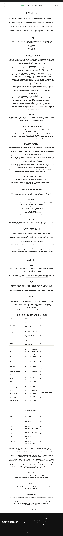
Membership (36, 522)
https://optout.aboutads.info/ (31, 183)
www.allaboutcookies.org (48, 462)
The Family (22, 5)
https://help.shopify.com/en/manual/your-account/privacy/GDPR (37, 276)
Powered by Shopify (35, 532)
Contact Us (23, 526)
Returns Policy (24, 524)
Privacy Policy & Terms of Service (37, 28)
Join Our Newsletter (37, 520)
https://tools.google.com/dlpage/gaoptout (33, 154)
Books (27, 5)
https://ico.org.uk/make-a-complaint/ (31, 504)
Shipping (23, 522)
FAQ (22, 520)
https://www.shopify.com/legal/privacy (32, 135)
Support (35, 526)
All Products (36, 524)
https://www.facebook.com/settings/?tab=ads (34, 176)
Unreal (36, 5)
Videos (32, 5)
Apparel (40, 5)
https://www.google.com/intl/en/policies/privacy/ (31, 153)
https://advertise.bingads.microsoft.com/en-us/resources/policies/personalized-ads (32, 179)
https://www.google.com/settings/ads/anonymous (33, 178)
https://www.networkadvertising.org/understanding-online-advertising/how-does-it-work (32, 171)
